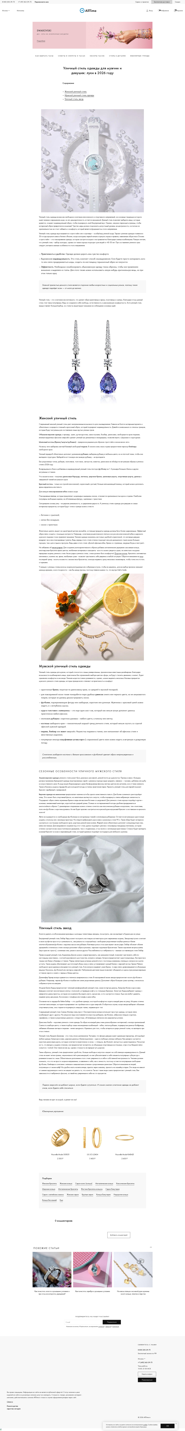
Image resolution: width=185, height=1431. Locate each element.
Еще (61, 1200)
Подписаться (111, 1322)
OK (167, 1426)
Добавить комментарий (118, 1235)
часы (141, 556)
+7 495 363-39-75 (24, 2)
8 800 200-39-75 (8, 2)
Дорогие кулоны (121, 553)
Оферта (10, 1402)
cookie (145, 1425)
